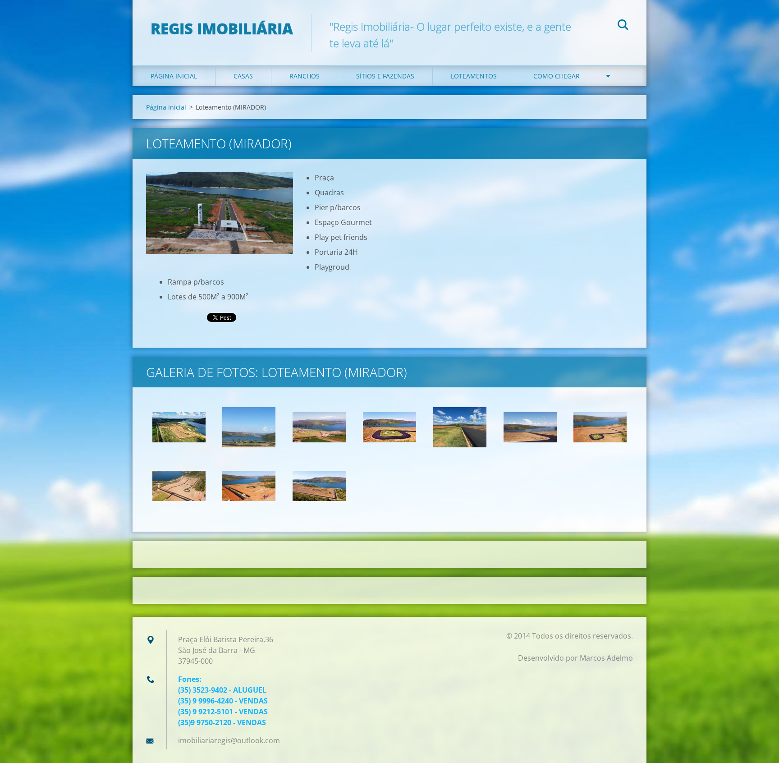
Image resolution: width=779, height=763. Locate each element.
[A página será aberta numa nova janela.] (219, 213)
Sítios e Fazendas (385, 76)
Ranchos (304, 76)
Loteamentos (474, 76)
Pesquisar (623, 26)
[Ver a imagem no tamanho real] (179, 427)
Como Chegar (556, 76)
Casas (243, 76)
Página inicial (174, 76)
